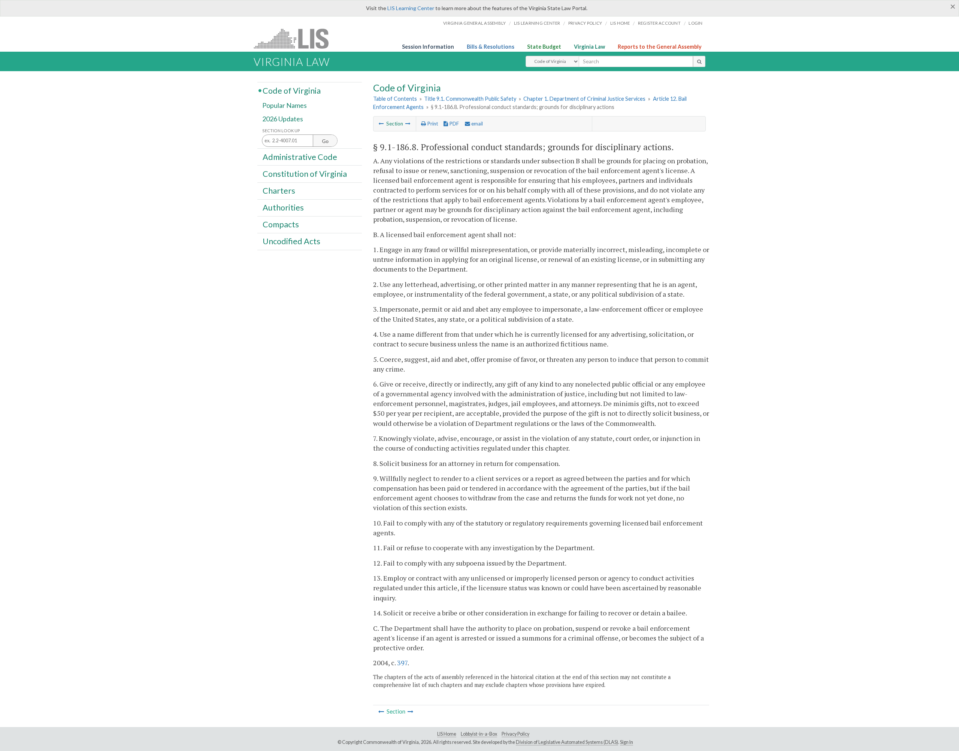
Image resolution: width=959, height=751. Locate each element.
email (476, 124)
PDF (453, 124)
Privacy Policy (585, 23)
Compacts (281, 224)
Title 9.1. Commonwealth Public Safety (470, 99)
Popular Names (284, 106)
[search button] (699, 61)
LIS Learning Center (410, 8)
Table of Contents (395, 99)
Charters (279, 191)
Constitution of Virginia (305, 173)
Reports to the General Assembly (660, 46)
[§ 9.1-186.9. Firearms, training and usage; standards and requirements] (408, 124)
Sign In (626, 742)
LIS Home (446, 734)
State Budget (544, 46)
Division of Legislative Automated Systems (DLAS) (567, 742)
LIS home (620, 23)
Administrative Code (300, 156)
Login (695, 23)
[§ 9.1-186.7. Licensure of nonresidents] (381, 124)
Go (325, 141)
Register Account (659, 23)
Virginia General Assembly (474, 23)
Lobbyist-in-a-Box (479, 734)
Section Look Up (281, 130)
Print (432, 124)
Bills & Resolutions (490, 46)
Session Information (428, 46)
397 (402, 662)
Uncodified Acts (291, 241)
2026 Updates (282, 119)
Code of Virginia (292, 90)
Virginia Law (589, 46)
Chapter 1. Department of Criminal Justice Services (584, 99)
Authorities (283, 207)
